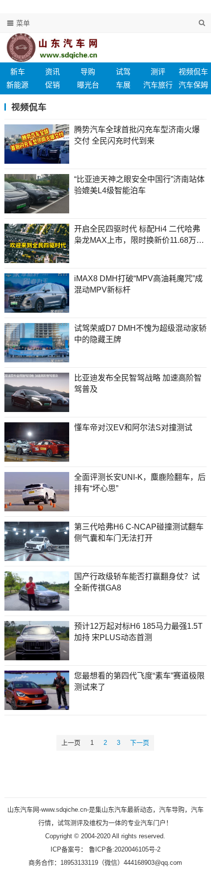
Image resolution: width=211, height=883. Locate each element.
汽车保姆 (193, 85)
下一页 (139, 742)
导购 (87, 71)
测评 (158, 71)
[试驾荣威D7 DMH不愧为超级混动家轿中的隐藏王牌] (36, 342)
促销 (52, 85)
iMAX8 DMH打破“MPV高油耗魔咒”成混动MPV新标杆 (138, 284)
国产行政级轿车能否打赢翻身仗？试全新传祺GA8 (137, 581)
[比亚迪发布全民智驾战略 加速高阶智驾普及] (36, 392)
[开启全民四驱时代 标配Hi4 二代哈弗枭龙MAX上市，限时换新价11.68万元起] (36, 243)
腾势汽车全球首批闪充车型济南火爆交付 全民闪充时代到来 (137, 135)
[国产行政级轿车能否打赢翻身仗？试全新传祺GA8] (36, 591)
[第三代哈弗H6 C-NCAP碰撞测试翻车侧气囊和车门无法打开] (36, 541)
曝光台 (88, 85)
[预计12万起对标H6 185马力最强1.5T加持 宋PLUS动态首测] (36, 640)
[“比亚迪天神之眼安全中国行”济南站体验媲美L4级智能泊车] (36, 193)
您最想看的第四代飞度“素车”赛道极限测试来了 (139, 681)
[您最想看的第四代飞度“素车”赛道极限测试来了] (36, 690)
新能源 (17, 85)
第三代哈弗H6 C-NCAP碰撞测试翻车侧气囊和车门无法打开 (139, 532)
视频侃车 (193, 71)
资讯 (52, 71)
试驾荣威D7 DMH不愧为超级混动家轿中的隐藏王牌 (140, 333)
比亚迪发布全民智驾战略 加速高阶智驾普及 (138, 383)
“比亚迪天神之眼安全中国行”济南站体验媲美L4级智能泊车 (139, 184)
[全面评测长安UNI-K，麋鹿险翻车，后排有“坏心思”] (36, 491)
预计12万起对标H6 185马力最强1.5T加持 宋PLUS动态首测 (138, 631)
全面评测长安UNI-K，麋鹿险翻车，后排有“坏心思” (140, 482)
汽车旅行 (158, 85)
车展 (123, 85)
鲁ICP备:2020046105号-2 (123, 849)
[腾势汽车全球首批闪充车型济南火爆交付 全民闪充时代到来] (36, 144)
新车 (17, 71)
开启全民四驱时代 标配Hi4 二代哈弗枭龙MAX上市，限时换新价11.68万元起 (139, 235)
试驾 (123, 71)
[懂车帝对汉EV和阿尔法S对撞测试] (36, 442)
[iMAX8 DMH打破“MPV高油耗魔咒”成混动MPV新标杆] (36, 293)
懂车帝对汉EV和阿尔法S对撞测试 (133, 427)
